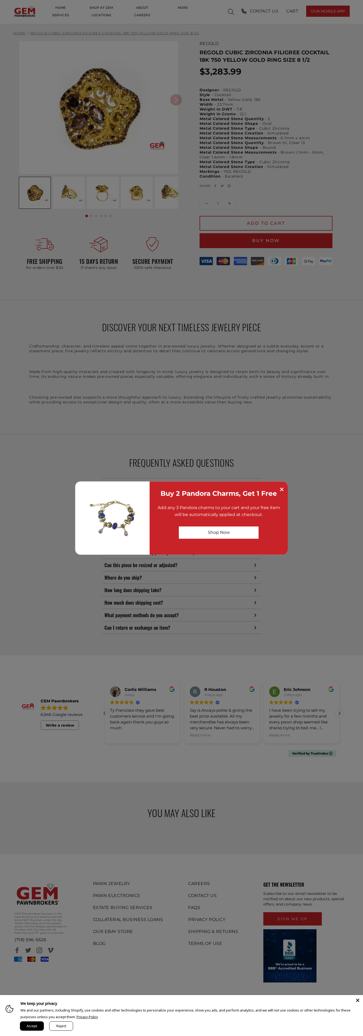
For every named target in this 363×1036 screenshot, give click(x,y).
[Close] (357, 1000)
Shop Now (219, 532)
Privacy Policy (87, 1016)
